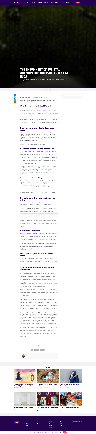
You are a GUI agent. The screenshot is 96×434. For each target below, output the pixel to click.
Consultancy (51, 427)
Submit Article (51, 421)
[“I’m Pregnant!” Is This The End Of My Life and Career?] (48, 378)
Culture (27, 423)
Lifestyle (38, 421)
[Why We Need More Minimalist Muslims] (25, 401)
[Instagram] (75, 421)
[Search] (81, 2)
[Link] (17, 2)
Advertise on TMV (48, 89)
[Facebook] (73, 421)
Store (61, 421)
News (37, 423)
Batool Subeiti (29, 356)
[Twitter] (76, 421)
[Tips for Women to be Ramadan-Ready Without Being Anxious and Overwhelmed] (25, 378)
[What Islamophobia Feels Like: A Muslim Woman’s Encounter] (71, 378)
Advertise (50, 425)
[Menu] (14, 2)
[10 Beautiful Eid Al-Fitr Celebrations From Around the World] (71, 401)
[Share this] (15, 95)
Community (27, 425)
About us (61, 423)
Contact (61, 425)
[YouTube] (78, 421)
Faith (26, 421)
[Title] (79, 421)
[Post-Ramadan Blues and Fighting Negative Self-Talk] (48, 401)
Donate (50, 423)
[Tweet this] (15, 97)
